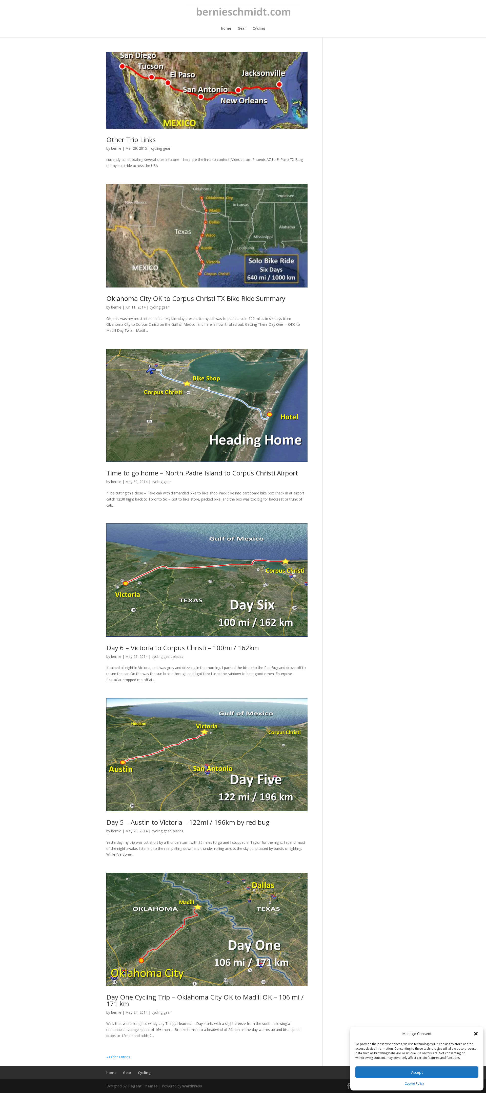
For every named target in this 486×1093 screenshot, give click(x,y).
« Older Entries (118, 1056)
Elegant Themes (143, 1086)
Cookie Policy (414, 1083)
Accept (417, 1072)
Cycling (259, 29)
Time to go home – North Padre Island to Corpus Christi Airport (202, 472)
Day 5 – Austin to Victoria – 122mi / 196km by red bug (188, 822)
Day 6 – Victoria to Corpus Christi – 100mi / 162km (182, 647)
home (226, 29)
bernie (116, 148)
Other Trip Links (131, 139)
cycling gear (160, 148)
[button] (475, 1033)
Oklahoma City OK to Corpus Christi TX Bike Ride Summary (195, 298)
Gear (242, 29)
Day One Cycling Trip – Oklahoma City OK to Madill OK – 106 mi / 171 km (205, 1000)
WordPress (192, 1086)
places (178, 656)
